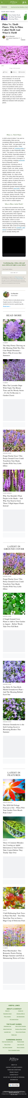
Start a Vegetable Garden (14, 1050)
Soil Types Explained (7, 1047)
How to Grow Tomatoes (20, 1026)
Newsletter (22, 72)
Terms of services (18, 277)
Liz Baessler (11, 36)
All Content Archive (14, 1019)
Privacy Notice (20, 278)
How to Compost (20, 1047)
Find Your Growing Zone (7, 1041)
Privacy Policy (14, 1072)
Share (6, 72)
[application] (14, 244)
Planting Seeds (20, 1041)
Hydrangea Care (7, 1026)
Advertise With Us (21, 1013)
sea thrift (16, 188)
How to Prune (7, 1044)
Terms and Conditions (14, 1069)
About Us (7, 1010)
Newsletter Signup (7, 1013)
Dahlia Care (14, 1034)
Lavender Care (7, 1032)
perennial (22, 160)
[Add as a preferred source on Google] (14, 1085)
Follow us (15, 72)
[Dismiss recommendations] (26, 12)
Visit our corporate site (14, 1092)
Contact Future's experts (14, 1067)
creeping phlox (19, 148)
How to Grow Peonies (21, 1032)
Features (23, 39)
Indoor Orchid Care (7, 1029)
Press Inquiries (7, 1016)
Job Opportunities (21, 1016)
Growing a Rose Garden (20, 1029)
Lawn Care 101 (20, 1044)
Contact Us (20, 1010)
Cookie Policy (14, 1074)
